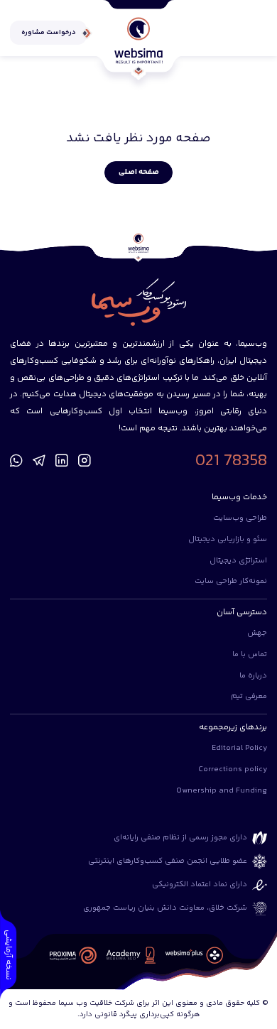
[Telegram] (39, 461)
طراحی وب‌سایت (240, 518)
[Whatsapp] (16, 461)
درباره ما (253, 676)
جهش (257, 633)
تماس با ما (249, 654)
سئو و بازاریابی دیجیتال (227, 539)
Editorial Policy (239, 748)
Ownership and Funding (221, 791)
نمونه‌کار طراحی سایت (231, 581)
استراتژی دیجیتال (238, 561)
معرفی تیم (249, 696)
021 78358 (231, 461)
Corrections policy (232, 769)
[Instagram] (84, 461)
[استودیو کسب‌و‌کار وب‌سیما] (138, 41)
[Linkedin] (61, 461)
